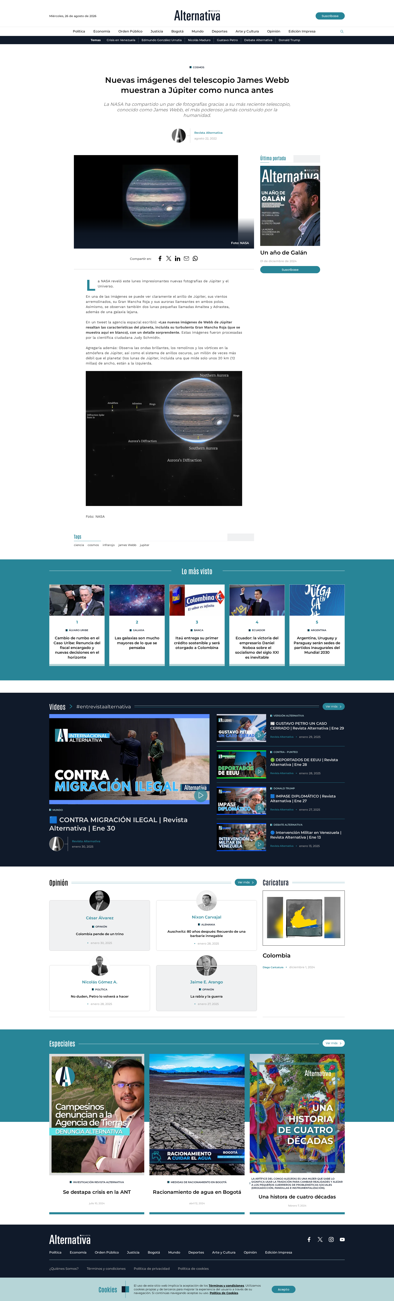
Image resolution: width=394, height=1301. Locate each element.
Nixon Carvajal (206, 917)
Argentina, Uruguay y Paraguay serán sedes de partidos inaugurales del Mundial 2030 (317, 645)
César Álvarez (99, 917)
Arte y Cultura (247, 31)
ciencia (79, 545)
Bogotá (177, 31)
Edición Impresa (302, 31)
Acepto (283, 1289)
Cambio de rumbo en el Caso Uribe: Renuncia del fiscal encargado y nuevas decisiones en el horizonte (77, 648)
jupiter (144, 545)
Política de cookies (193, 1269)
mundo (58, 809)
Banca (198, 630)
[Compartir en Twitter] (168, 259)
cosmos (198, 67)
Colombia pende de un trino (100, 934)
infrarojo (109, 545)
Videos (57, 706)
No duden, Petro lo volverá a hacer (100, 996)
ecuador (258, 630)
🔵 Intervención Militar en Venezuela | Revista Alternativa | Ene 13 (305, 835)
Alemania (208, 924)
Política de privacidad (152, 1269)
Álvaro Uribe (78, 630)
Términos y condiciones (106, 1269)
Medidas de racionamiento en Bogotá (199, 1182)
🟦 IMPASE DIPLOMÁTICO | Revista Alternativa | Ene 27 (303, 798)
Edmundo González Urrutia (162, 40)
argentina (318, 630)
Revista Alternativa (208, 133)
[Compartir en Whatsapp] (195, 259)
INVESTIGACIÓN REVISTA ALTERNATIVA (98, 1182)
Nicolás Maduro (199, 40)
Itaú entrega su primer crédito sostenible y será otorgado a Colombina (197, 643)
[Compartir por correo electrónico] (186, 259)
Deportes (219, 31)
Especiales (62, 1043)
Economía (101, 31)
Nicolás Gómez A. (99, 981)
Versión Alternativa (289, 715)
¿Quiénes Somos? (64, 1269)
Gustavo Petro (227, 40)
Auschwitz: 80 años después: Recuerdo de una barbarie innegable (206, 934)
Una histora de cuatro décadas (297, 1197)
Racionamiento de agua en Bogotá (197, 1192)
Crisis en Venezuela (121, 40)
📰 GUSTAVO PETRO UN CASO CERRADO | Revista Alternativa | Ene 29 (307, 726)
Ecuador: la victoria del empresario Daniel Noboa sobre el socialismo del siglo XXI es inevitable (257, 648)
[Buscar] (342, 32)
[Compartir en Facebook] (160, 259)
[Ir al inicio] (197, 16)
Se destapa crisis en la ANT (97, 1192)
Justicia (157, 31)
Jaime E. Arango (206, 981)
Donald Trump (289, 40)
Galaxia (138, 630)
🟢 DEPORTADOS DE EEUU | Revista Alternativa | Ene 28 (304, 762)
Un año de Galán (283, 252)
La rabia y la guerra (206, 996)
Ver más (332, 706)
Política (79, 31)
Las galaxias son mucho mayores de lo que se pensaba (137, 643)
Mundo (198, 31)
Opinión (273, 31)
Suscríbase (330, 16)
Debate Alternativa (258, 40)
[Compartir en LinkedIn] (177, 259)
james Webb (127, 545)
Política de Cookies (224, 1293)
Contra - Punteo (286, 752)
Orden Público (130, 31)
